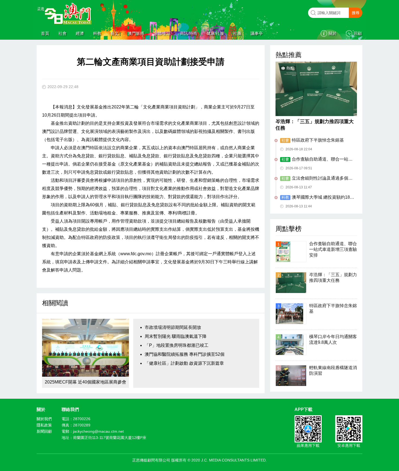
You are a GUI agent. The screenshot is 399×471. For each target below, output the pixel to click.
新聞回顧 (44, 431)
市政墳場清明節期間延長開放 (173, 327)
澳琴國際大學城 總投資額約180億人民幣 (316, 197)
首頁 (45, 33)
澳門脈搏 (136, 33)
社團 (237, 33)
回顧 (358, 33)
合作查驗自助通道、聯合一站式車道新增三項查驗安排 (316, 159)
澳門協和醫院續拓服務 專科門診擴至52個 (184, 354)
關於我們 (44, 419)
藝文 (114, 33)
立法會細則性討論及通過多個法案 (316, 178)
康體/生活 (162, 33)
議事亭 (257, 33)
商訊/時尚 (188, 33)
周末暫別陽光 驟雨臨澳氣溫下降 (176, 336)
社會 (62, 33)
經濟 (80, 33)
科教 (97, 33)
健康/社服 (215, 33)
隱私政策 (44, 425)
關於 (332, 33)
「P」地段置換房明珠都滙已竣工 (176, 345)
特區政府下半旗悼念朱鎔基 (312, 140)
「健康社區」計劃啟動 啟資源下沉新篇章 (184, 363)
